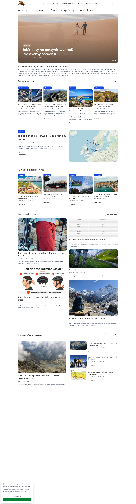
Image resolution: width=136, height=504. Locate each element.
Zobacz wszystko (111, 82)
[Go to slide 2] (113, 60)
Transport (57, 3)
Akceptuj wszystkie (17, 499)
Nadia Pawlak (21, 108)
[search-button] (113, 3)
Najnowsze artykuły (48, 3)
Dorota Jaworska (73, 113)
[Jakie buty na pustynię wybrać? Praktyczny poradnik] (68, 38)
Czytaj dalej (22, 152)
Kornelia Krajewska (27, 57)
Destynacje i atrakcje (82, 3)
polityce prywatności (22, 492)
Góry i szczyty (93, 3)
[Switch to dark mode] (116, 3)
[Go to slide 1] (112, 60)
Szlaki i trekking (72, 3)
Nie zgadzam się (17, 496)
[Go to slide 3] (115, 60)
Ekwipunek (64, 3)
